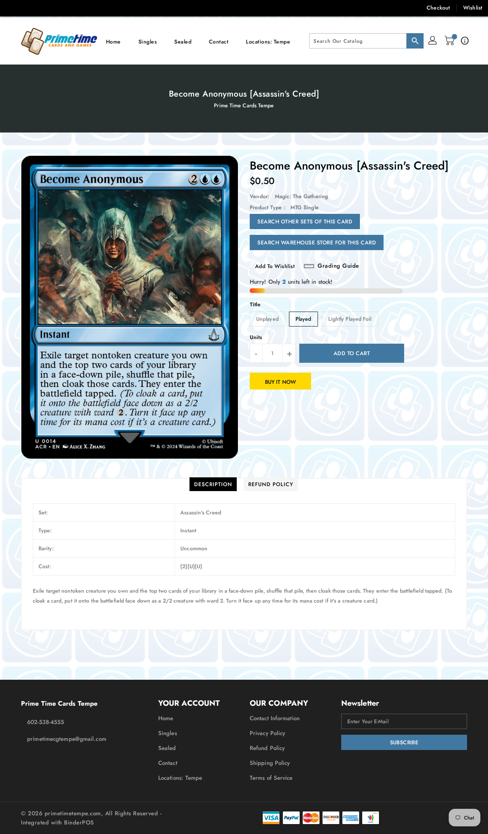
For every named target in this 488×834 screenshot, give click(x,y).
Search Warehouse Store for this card (316, 242)
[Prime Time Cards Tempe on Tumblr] (71, 7)
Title (255, 304)
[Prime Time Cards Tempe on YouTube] (87, 7)
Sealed (167, 748)
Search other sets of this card (304, 221)
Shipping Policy (270, 763)
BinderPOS (79, 822)
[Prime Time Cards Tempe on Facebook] (12, 7)
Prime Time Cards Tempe (244, 105)
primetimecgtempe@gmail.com (66, 739)
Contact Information (275, 718)
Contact (167, 763)
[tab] (213, 484)
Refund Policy (267, 748)
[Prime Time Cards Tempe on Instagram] (57, 7)
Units (256, 337)
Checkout (438, 7)
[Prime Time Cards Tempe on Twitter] (27, 7)
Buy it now (280, 382)
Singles (167, 733)
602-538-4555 (45, 722)
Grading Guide (338, 266)
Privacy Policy (267, 733)
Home (165, 718)
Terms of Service (271, 778)
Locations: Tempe (180, 778)
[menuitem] (113, 41)
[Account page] (433, 40)
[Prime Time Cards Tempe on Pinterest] (42, 7)
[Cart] (450, 40)
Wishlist (472, 7)
